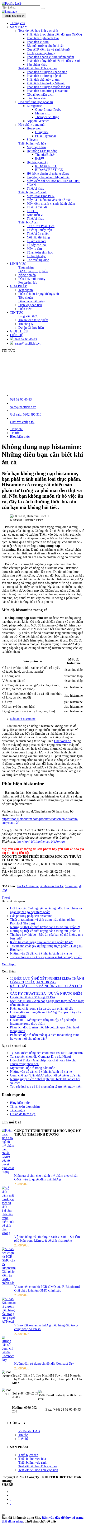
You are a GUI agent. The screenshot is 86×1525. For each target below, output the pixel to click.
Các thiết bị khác (38, 260)
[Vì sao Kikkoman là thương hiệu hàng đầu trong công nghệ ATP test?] (9, 1321)
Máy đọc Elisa (36, 147)
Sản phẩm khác (37, 64)
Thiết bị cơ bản (28, 222)
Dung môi (41, 132)
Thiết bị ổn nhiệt (37, 233)
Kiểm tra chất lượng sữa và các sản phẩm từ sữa (41, 942)
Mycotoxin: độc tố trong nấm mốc (32, 1068)
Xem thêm (8, 971)
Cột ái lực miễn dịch (40, 94)
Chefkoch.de (62, 741)
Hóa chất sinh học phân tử (35, 102)
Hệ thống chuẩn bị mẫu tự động (48, 173)
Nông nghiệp (27, 275)
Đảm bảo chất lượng (31, 301)
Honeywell (34, 128)
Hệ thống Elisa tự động (42, 151)
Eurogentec (34, 106)
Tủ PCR (32, 211)
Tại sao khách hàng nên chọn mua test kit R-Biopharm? (46, 1053)
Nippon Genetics (38, 121)
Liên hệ (23, 1438)
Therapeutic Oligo (47, 117)
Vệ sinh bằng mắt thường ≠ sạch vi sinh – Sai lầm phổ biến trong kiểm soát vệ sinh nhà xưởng (47, 1238)
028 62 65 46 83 (25, 339)
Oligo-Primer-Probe (48, 109)
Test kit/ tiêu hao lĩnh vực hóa (37, 68)
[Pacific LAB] (12, 3)
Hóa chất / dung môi (31, 124)
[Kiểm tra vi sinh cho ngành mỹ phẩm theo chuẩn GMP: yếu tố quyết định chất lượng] (8, 1172)
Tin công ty (25, 324)
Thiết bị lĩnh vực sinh (32, 192)
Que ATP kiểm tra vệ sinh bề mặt (48, 49)
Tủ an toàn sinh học (40, 252)
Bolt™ (39, 158)
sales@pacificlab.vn (27, 343)
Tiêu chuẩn (25, 297)
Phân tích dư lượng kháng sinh (47, 72)
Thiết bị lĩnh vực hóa (32, 143)
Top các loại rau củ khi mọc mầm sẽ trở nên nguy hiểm (46, 957)
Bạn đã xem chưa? (14, 1045)
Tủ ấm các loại (36, 241)
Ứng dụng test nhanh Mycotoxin (48, 177)
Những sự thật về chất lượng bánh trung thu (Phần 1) (45, 931)
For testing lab (27, 282)
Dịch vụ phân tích (30, 305)
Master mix (42, 113)
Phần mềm (25, 309)
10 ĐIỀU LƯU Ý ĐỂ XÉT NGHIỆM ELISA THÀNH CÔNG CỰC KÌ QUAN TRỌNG (47, 980)
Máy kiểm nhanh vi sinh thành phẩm (51, 203)
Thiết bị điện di (37, 207)
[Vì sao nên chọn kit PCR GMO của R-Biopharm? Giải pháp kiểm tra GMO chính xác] (9, 1283)
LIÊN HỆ (16, 335)
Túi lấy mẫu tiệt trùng (41, 53)
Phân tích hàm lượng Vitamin (46, 83)
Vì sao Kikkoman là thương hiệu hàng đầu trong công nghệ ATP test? (46, 1327)
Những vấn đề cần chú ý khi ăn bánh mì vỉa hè (41, 953)
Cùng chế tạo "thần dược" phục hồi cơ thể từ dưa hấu (45, 1075)
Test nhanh (25, 290)
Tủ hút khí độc (36, 256)
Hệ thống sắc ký (37, 162)
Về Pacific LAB (29, 1431)
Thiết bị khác (35, 188)
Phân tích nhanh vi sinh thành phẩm (50, 57)
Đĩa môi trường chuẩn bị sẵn (45, 45)
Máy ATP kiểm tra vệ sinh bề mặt (49, 200)
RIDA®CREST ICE (49, 169)
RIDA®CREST (46, 166)
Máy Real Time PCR (40, 196)
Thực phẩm (26, 267)
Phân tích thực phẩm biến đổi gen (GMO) (54, 34)
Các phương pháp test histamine (31, 916)
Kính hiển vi (35, 215)
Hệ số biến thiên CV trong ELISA (32, 997)
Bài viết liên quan (13, 901)
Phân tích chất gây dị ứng (43, 79)
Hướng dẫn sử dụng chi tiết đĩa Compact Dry (44, 1363)
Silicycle (32, 139)
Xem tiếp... (9, 964)
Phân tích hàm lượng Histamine (47, 91)
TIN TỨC (16, 312)
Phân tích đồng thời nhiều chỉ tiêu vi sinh (54, 60)
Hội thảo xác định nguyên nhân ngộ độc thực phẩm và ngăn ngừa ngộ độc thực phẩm (46, 910)
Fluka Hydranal (45, 136)
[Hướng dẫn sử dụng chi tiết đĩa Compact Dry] (8, 1359)
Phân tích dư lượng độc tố (44, 75)
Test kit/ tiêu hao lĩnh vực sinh (38, 30)
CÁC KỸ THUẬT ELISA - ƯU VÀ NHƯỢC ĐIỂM (46, 993)
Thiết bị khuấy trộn (39, 230)
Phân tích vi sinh (38, 42)
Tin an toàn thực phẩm (33, 320)
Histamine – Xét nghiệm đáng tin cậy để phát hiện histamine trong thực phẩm (43, 1021)
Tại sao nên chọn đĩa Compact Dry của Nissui (40, 1056)
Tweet (6, 897)
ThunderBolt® (44, 154)
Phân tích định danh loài (43, 38)
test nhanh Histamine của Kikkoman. (41, 841)
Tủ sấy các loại (37, 245)
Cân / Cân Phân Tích (40, 226)
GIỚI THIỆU (19, 331)
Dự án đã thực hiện (31, 327)
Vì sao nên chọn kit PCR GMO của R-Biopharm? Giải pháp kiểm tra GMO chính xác (47, 1288)
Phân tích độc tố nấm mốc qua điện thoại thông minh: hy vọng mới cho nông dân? (45, 1036)
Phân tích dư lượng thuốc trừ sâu (48, 87)
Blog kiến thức (28, 316)
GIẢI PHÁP (18, 286)
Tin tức (23, 1435)
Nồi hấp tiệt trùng (38, 237)
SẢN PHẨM (19, 27)
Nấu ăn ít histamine (22, 719)
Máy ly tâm (34, 248)
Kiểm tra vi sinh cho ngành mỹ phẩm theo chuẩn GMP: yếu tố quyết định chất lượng (46, 1177)
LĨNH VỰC (18, 263)
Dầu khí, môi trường (31, 278)
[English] (9, 11)
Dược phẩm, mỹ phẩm (33, 271)
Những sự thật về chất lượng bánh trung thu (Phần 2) (45, 927)
